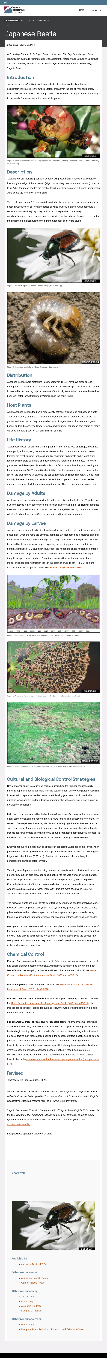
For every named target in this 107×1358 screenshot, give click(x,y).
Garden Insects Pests (32, 1282)
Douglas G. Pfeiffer (31, 1310)
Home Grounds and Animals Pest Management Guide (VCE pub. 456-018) (50, 1003)
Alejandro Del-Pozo (31, 1306)
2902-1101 (30, 21)
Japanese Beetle (42, 21)
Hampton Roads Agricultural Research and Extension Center (52, 1329)
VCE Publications (11, 21)
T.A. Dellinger (28, 1296)
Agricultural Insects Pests (34, 1278)
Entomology (27, 1324)
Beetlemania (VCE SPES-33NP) (66, 567)
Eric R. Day (27, 1301)
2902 (22, 21)
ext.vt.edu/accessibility (18, 1124)
